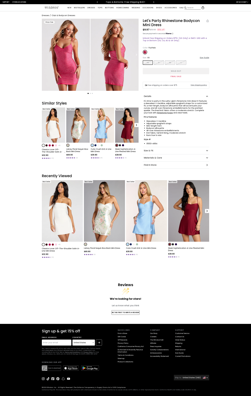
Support (6, 2)
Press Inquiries (155, 346)
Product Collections (125, 362)
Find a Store (122, 333)
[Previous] (97, 2)
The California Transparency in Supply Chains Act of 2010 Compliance (100, 387)
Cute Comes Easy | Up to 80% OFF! (143, 2)
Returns (178, 346)
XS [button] (148, 62)
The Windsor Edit (156, 340)
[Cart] (203, 7)
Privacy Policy (88, 352)
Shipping (178, 343)
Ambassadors (156, 353)
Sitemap (121, 358)
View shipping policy (199, 85)
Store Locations (19, 2)
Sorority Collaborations (159, 350)
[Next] (153, 2)
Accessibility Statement (159, 356)
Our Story (153, 333)
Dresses (45, 15)
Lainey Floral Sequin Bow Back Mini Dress (77, 150)
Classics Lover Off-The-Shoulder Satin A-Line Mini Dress (52, 150)
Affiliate (153, 343)
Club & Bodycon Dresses (63, 15)
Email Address (49, 337)
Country (77, 337)
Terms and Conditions (72, 352)
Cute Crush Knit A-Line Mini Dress (101, 150)
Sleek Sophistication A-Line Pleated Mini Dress (125, 150)
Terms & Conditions (125, 355)
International (180, 350)
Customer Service (182, 333)
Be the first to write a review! (125, 312)
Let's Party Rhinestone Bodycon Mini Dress (171, 23)
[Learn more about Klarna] (172, 33)
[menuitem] (69, 7)
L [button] (181, 62)
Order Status (180, 340)
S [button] (158, 62)
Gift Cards (122, 337)
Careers (153, 337)
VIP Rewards (122, 340)
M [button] (170, 62)
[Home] (51, 7)
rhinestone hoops (165, 112)
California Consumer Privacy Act (131, 346)
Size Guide (204, 57)
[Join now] (99, 343)
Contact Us (179, 337)
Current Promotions (182, 356)
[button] (43, 145)
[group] (66, 55)
